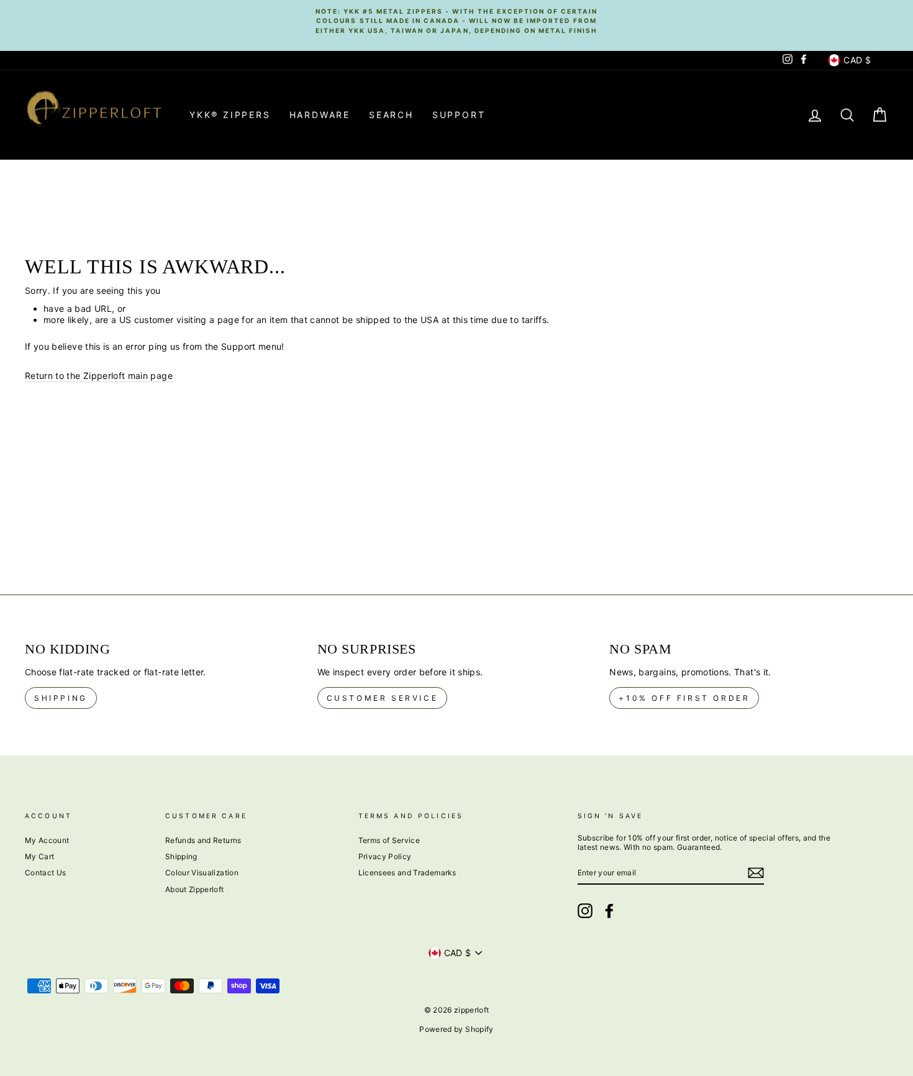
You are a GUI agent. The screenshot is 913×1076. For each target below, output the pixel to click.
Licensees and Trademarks (407, 872)
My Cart (39, 856)
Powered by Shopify (456, 1029)
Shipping (61, 698)
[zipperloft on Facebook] (609, 910)
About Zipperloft (194, 889)
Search (391, 114)
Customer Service (382, 698)
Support (459, 114)
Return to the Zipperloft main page (99, 375)
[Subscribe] (756, 872)
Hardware (319, 114)
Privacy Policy (385, 856)
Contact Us (45, 872)
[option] (456, 20)
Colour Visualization (201, 872)
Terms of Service (389, 840)
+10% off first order (684, 698)
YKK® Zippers (230, 114)
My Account (47, 840)
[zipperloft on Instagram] (585, 910)
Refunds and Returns (203, 840)
